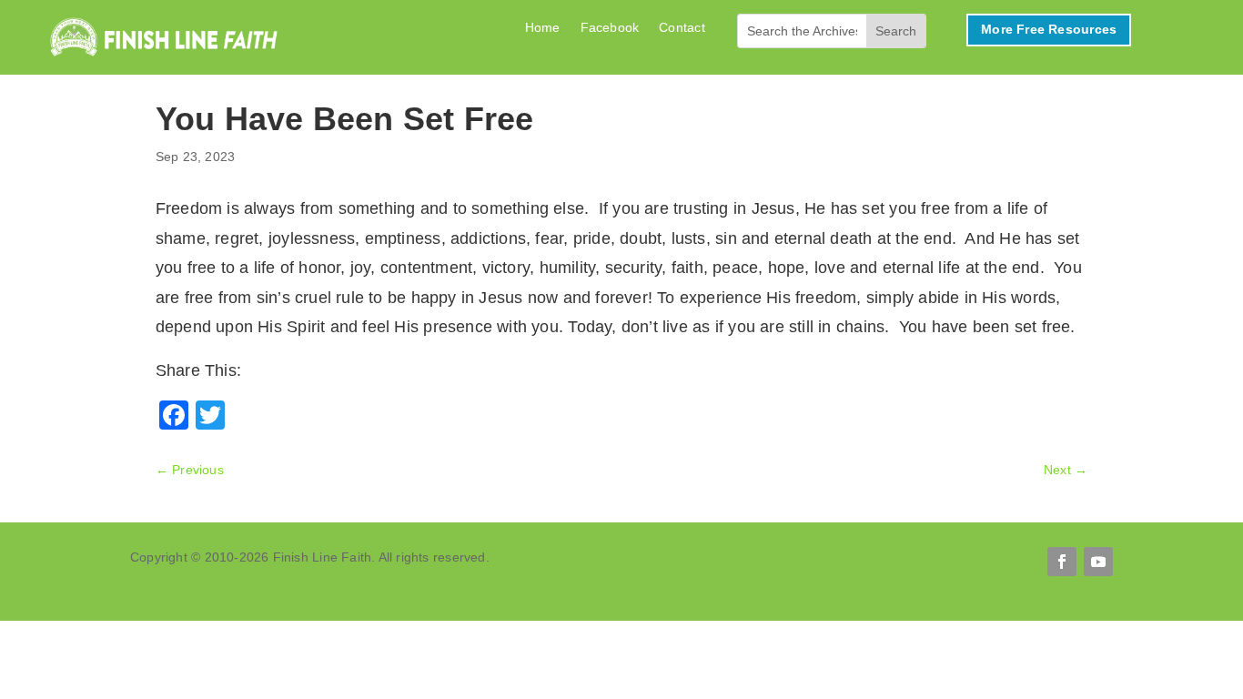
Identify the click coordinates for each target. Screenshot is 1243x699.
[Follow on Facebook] (1061, 561)
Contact (681, 28)
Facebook (610, 28)
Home (543, 28)
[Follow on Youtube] (1098, 561)
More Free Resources (1049, 29)
